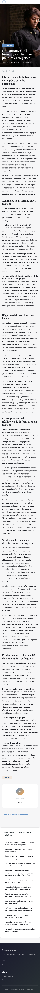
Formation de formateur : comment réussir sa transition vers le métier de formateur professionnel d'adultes (19, 872)
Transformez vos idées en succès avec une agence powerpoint (19, 881)
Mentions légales (8, 976)
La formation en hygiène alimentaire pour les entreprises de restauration (18, 909)
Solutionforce (9, 949)
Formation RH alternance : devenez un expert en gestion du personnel (19, 923)
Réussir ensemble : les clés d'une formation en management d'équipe (18, 895)
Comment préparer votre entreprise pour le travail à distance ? (18, 916)
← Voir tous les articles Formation (15, 815)
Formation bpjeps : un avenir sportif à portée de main (19, 850)
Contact (5, 980)
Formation (8, 45)
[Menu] (36, 2)
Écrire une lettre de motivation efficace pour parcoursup (19, 857)
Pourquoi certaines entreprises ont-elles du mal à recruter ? (20, 930)
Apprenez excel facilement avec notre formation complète (19, 902)
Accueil (4, 71)
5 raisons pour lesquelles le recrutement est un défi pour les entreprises (20, 864)
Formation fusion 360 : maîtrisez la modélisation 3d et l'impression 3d (18, 888)
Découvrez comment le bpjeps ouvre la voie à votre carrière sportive (19, 843)
